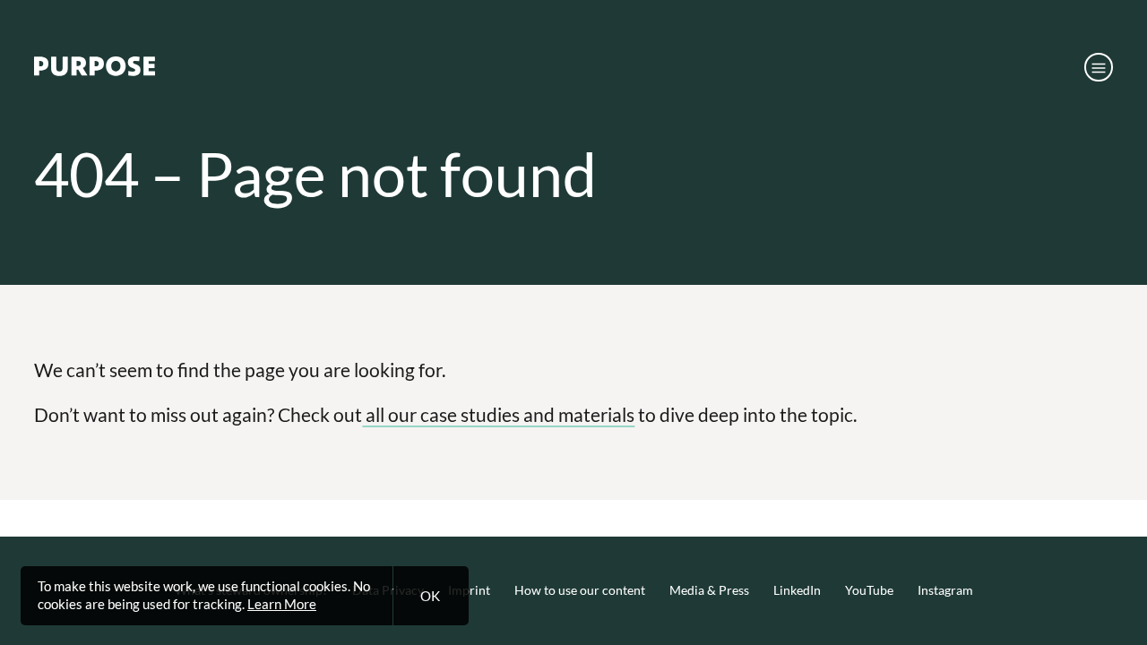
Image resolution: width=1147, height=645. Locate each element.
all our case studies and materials (498, 414)
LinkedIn (797, 590)
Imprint (469, 590)
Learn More (281, 604)
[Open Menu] (1098, 67)
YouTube (869, 590)
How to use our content (579, 590)
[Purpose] (94, 71)
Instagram (945, 590)
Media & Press (709, 590)
